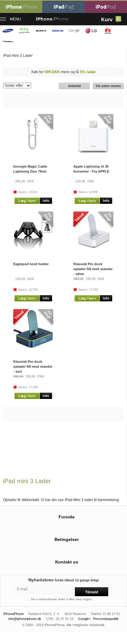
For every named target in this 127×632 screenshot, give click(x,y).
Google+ (84, 619)
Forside (67, 516)
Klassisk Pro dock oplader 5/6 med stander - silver (93, 269)
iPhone (21, 7)
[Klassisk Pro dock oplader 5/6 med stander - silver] (93, 251)
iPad (63, 7)
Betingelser (67, 539)
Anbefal (74, 86)
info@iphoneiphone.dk (24, 619)
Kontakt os (66, 561)
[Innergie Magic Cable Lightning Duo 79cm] (33, 153)
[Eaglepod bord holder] (33, 250)
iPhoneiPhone (13, 614)
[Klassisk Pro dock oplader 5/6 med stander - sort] (33, 347)
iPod (106, 7)
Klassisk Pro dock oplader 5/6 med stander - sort (32, 366)
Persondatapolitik (106, 619)
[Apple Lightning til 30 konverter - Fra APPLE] (93, 153)
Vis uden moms (108, 86)
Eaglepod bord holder (31, 264)
